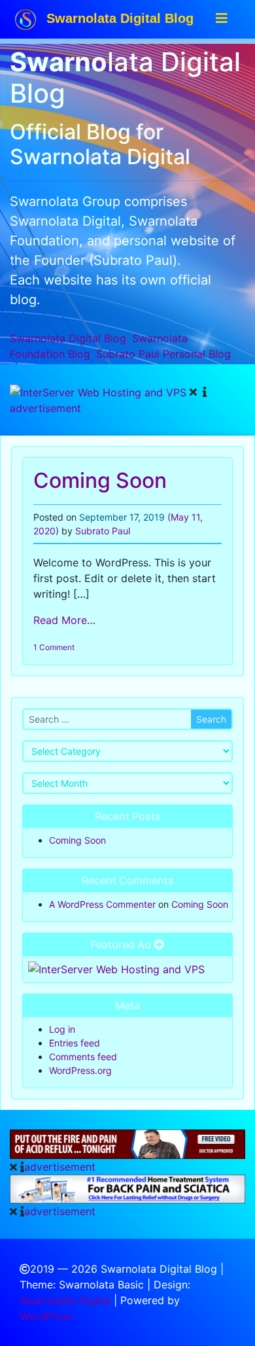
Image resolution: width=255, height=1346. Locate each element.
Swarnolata (68, 338)
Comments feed (83, 1056)
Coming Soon (100, 480)
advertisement (45, 408)
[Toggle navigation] (221, 18)
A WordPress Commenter (102, 904)
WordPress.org (80, 1070)
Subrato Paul (163, 353)
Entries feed (74, 1042)
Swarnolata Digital (65, 1300)
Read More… (64, 620)
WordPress (46, 1315)
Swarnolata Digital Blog (118, 18)
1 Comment (54, 647)
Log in (62, 1029)
